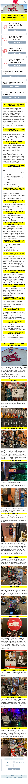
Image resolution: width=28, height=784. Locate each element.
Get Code (17, 30)
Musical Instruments (20, 762)
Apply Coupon (17, 42)
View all (14, 769)
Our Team (23, 775)
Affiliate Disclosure (14, 775)
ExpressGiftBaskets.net (17, 777)
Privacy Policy (5, 775)
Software (8, 765)
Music (8, 762)
